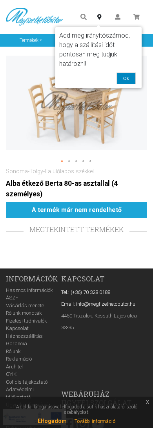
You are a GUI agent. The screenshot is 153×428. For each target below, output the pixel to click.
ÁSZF (12, 298)
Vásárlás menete (25, 305)
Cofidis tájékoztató (26, 382)
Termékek (29, 40)
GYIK (11, 374)
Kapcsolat (17, 328)
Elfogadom (52, 421)
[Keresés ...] (83, 17)
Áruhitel (14, 367)
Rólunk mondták (24, 313)
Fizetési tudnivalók (26, 321)
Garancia (16, 343)
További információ (95, 421)
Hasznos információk (29, 290)
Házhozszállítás (24, 336)
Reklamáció (19, 359)
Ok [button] (126, 78)
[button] (62, 161)
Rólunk (13, 351)
